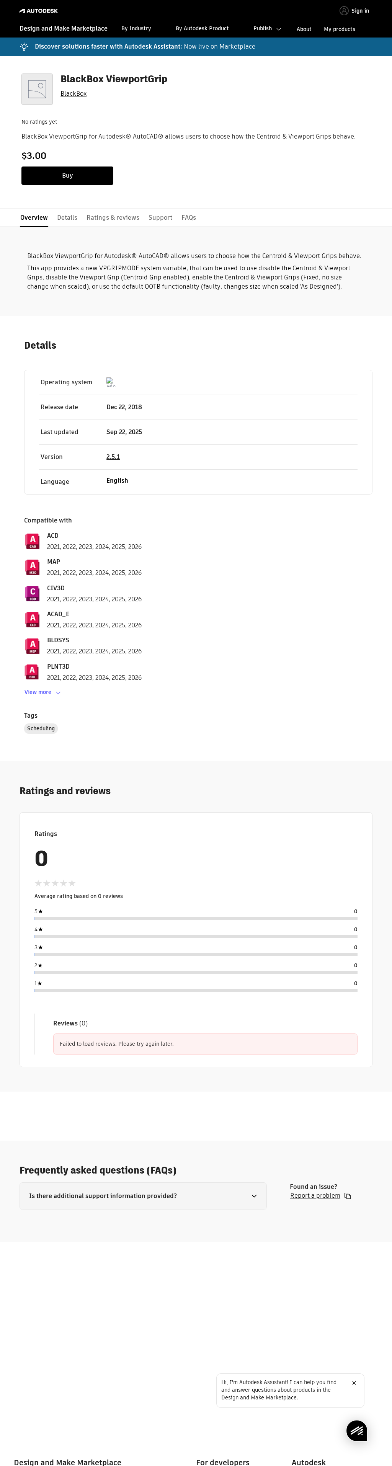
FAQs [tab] (188, 217)
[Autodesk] (40, 10)
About (304, 29)
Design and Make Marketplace (64, 28)
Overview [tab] (34, 217)
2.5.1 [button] (113, 456)
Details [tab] (67, 217)
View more (37, 692)
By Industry (136, 28)
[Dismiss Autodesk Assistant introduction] (354, 1383)
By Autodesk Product (202, 28)
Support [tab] (160, 217)
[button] (143, 1196)
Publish (262, 28)
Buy (67, 175)
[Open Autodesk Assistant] (357, 1431)
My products (339, 29)
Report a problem (315, 1196)
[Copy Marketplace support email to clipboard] (347, 1196)
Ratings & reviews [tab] (113, 217)
